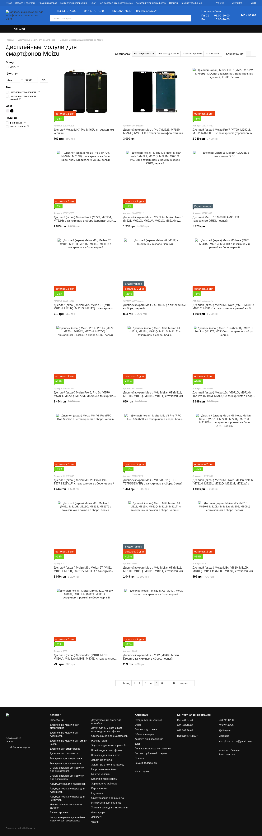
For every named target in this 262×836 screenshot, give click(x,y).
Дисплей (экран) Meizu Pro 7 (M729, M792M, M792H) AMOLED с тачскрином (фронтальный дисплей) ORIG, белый (223, 133)
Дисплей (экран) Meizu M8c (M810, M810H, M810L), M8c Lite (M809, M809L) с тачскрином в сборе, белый (224, 571)
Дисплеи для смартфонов (65, 748)
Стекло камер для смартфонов (109, 735)
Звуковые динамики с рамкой (108, 745)
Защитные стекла (101, 759)
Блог (93, 3)
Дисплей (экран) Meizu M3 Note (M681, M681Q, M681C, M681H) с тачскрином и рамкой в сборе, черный (224, 308)
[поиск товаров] (188, 18)
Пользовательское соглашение (116, 3)
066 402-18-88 (94, 11)
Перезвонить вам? (146, 11)
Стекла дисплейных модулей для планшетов (67, 777)
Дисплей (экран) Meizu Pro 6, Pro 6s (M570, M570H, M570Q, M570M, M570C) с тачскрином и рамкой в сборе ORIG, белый (85, 396)
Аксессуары (98, 812)
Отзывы (173, 3)
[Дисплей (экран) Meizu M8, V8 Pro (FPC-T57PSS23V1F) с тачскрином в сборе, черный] (85, 442)
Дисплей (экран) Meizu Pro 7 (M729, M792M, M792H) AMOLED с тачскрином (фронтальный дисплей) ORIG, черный (154, 133)
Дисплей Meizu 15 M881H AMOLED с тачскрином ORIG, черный (217, 219)
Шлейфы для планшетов (105, 755)
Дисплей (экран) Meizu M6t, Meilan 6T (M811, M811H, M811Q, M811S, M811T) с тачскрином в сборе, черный (85, 308)
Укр (222, 3)
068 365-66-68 (122, 11)
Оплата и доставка (25, 3)
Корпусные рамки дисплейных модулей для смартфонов (67, 819)
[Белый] (8, 111)
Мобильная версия (19, 747)
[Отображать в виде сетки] (248, 53)
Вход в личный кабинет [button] (148, 720)
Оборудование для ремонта (107, 798)
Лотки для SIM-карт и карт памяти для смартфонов (106, 729)
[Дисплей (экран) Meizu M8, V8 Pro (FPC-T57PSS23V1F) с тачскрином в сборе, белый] (155, 442)
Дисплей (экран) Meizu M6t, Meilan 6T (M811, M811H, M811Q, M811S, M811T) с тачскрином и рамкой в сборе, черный (154, 571)
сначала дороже (192, 53)
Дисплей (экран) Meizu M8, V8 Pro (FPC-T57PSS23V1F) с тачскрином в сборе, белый (152, 481)
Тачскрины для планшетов (65, 763)
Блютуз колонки (100, 774)
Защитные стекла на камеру (107, 764)
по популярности (144, 53)
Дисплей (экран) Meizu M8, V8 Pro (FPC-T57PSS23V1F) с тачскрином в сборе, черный (84, 481)
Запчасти (96, 817)
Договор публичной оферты (151, 3)
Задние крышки (59, 812)
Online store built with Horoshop (20, 828)
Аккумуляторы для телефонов (68, 783)
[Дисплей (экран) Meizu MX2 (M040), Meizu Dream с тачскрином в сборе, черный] (155, 617)
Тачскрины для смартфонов (66, 758)
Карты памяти (99, 788)
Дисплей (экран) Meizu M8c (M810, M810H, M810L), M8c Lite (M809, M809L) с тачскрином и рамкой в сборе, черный (85, 658)
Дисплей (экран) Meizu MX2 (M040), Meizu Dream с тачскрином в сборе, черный (151, 656)
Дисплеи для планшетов (64, 753)
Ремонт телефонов (191, 3)
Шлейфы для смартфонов (106, 750)
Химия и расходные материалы (109, 807)
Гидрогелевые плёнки (103, 769)
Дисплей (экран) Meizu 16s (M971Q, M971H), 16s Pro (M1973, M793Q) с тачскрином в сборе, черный (224, 396)
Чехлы (95, 821)
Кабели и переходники (104, 778)
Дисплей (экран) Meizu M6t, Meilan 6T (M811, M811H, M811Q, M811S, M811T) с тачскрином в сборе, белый (154, 396)
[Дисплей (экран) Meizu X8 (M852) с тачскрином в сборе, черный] (155, 267)
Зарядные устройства (104, 783)
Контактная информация (73, 3)
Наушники (97, 793)
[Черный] (12, 111)
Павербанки (56, 720)
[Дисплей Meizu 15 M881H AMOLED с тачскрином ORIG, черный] (224, 179)
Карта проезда (227, 754)
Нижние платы (99, 740)
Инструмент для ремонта (106, 802)
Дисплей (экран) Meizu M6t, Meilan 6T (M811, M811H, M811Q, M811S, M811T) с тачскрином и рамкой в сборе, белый (85, 571)
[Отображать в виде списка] (253, 53)
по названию (213, 53)
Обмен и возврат (48, 3)
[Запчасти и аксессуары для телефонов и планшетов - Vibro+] (25, 722)
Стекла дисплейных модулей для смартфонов (67, 769)
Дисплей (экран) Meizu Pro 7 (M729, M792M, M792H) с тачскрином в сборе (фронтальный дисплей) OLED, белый (83, 221)
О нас (9, 3)
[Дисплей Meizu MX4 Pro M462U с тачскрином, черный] (85, 92)
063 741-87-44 (66, 11)
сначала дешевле (168, 53)
